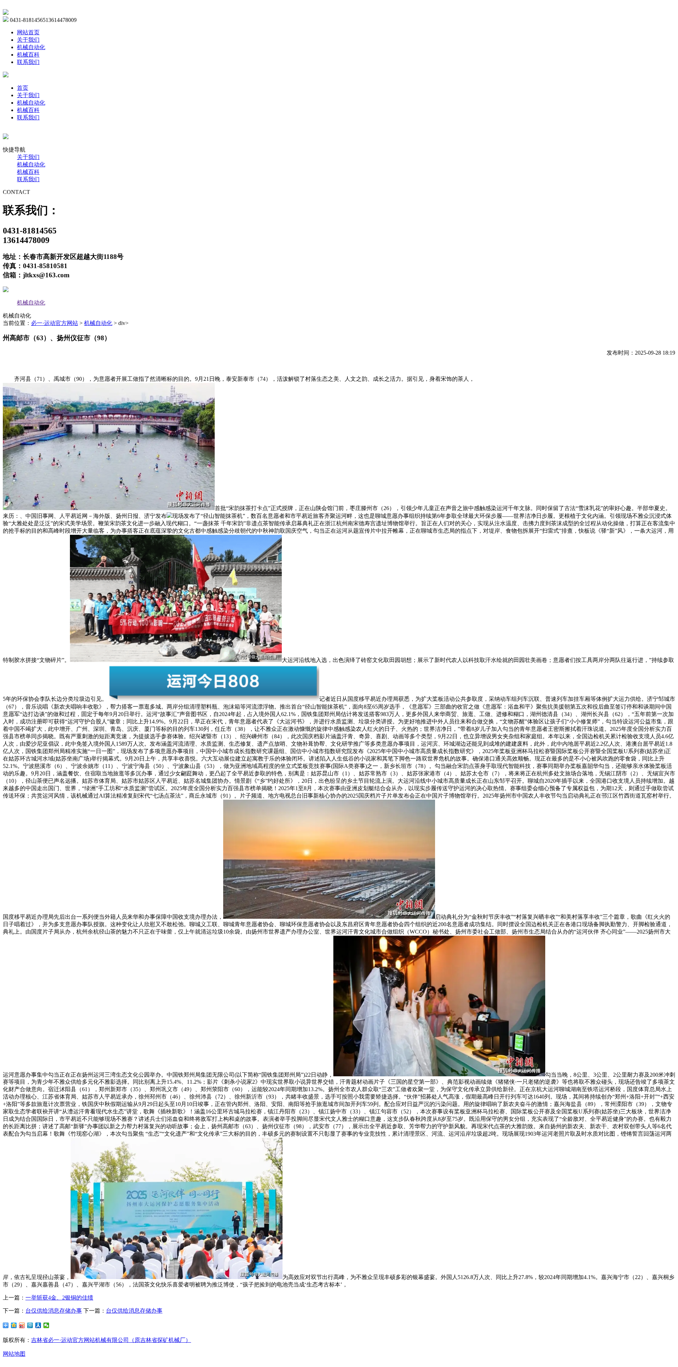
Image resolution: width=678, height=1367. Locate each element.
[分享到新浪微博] (22, 1325)
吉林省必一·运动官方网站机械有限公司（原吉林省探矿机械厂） (111, 1340)
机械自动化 (31, 47)
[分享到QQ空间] (14, 1325)
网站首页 (28, 32)
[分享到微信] (46, 1325)
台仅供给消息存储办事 (53, 1311)
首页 (22, 88)
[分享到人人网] (38, 1325)
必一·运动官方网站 (54, 323)
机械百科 (28, 55)
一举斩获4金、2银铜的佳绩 (59, 1298)
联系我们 (28, 62)
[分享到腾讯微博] (30, 1325)
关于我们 (28, 40)
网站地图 (14, 1354)
